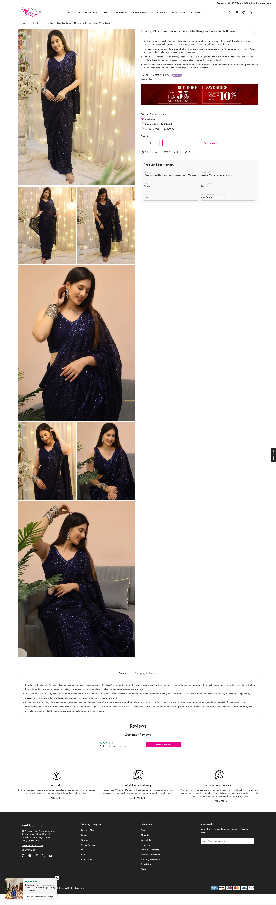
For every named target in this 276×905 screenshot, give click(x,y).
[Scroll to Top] (270, 889)
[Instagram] (36, 855)
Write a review (163, 744)
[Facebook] (29, 855)
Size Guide (146, 864)
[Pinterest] (23, 855)
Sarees (84, 835)
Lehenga (90, 12)
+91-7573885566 (29, 850)
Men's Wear (178, 12)
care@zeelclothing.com (32, 845)
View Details (206, 197)
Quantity (145, 136)
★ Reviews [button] (273, 455)
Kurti (83, 854)
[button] (250, 12)
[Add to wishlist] (255, 32)
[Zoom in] (129, 35)
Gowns (120, 12)
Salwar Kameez (140, 12)
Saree (105, 12)
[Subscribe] (251, 841)
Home (24, 23)
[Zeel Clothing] (32, 12)
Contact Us (146, 840)
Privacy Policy (147, 844)
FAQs (143, 869)
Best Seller (74, 12)
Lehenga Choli (88, 830)
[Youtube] (50, 855)
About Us (145, 835)
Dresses (160, 12)
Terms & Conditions (150, 849)
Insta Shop (196, 12)
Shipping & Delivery (150, 859)
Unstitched (150, 119)
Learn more (55, 798)
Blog (143, 830)
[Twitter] (43, 855)
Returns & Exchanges (150, 854)
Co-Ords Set (86, 859)
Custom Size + (158, 124)
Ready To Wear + (159, 128)
